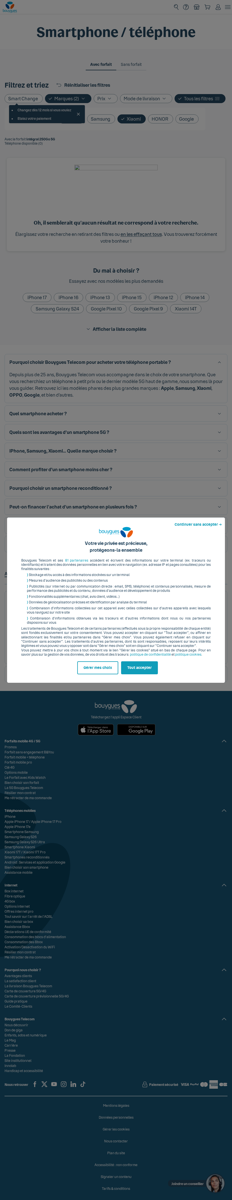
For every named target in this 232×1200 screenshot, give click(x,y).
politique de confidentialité (150, 654)
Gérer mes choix (97, 668)
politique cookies (188, 654)
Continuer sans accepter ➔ (198, 524)
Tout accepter (139, 668)
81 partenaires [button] (77, 560)
